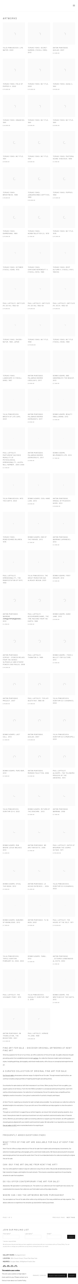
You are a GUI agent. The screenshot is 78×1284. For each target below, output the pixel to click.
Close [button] (60, 622)
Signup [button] (22, 645)
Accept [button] (72, 1275)
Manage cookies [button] (39, 1275)
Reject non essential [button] (57, 1275)
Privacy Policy (34, 658)
